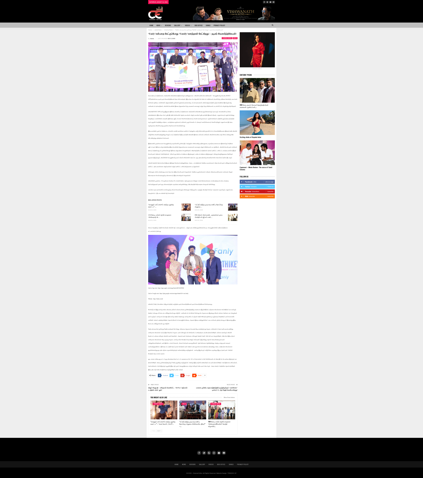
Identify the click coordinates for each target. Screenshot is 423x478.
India (235, 38)
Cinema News (227, 38)
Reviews (168, 25)
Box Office (199, 25)
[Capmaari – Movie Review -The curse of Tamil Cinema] (257, 152)
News (158, 25)
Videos (187, 25)
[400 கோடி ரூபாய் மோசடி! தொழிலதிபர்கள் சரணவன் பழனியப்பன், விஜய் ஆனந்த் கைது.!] (257, 90)
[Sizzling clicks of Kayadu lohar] (257, 122)
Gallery (177, 25)
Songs (208, 25)
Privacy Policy (219, 25)
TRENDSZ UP (232, 473)
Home (151, 25)
